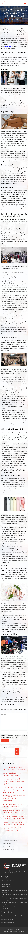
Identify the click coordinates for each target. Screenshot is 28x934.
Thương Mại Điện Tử (7, 843)
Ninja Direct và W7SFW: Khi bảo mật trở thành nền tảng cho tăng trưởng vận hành (13, 789)
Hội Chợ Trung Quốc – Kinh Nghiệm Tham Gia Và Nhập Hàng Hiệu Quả (13, 781)
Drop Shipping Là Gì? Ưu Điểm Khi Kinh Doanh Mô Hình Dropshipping (14, 798)
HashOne (15, 931)
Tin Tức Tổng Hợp (7, 846)
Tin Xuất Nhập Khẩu (7, 849)
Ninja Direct (8, 46)
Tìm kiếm (5, 747)
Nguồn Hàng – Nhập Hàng (9, 840)
